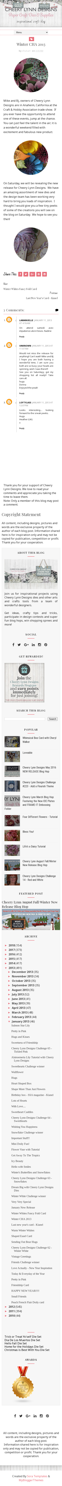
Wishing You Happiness (24, 1126)
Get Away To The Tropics (25, 1155)
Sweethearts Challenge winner (27, 1066)
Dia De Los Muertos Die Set (22, 1340)
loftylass (25, 402)
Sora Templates (37, 1476)
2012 (12, 1307)
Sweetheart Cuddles (22, 1112)
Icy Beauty (17, 1161)
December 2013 (23, 972)
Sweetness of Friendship (24, 1042)
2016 (12, 954)
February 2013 (22, 1017)
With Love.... (18, 1106)
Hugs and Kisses (20, 1036)
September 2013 (23, 985)
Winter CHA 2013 (21, 1219)
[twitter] (19, 644)
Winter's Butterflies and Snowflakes (30, 1172)
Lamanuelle (26, 320)
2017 (12, 950)
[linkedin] (33, 644)
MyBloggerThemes (31, 1480)
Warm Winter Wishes (22, 1230)
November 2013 (23, 976)
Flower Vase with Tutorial (25, 1149)
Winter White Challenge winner (28, 1196)
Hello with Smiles (21, 1166)
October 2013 (21, 981)
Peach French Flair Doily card (27, 1302)
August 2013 (20, 990)
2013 (12, 968)
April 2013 (19, 1008)
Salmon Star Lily (20, 1025)
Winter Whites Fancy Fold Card (28, 1213)
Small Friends (18, 1296)
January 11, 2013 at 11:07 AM (36, 347)
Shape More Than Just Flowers (28, 1089)
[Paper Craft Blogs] (23, 1385)
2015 (12, 959)
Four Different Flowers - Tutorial (40, 817)
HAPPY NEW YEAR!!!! (25, 1290)
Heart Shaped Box (21, 1083)
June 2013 (18, 999)
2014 (12, 963)
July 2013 (18, 994)
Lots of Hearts (19, 1100)
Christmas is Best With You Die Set (26, 1350)
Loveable (27, 752)
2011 (12, 1311)
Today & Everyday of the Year (28, 1273)
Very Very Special (21, 1201)
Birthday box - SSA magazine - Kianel (32, 1095)
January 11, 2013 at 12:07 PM (36, 404)
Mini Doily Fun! (20, 1143)
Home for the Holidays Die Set (23, 1347)
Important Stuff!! (20, 1138)
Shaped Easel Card (21, 1236)
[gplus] (26, 644)
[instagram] (39, 644)
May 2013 (18, 1003)
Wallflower (17, 1072)
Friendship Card (20, 1285)
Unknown (25, 345)
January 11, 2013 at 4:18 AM (35, 322)
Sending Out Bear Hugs (24, 1241)
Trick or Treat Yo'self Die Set (22, 1337)
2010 (12, 1316)
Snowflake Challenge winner (27, 1132)
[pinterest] (45, 644)
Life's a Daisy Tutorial (34, 846)
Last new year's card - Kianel (27, 1224)
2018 (12, 945)
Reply (21, 336)
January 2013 (21, 1021)
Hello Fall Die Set (15, 1343)
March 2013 (20, 1012)
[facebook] (13, 644)
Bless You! (28, 831)
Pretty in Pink (18, 1031)
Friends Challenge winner (25, 1262)
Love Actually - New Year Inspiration (31, 1268)
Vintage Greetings (21, 1256)
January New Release (23, 1207)
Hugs (14, 1077)
